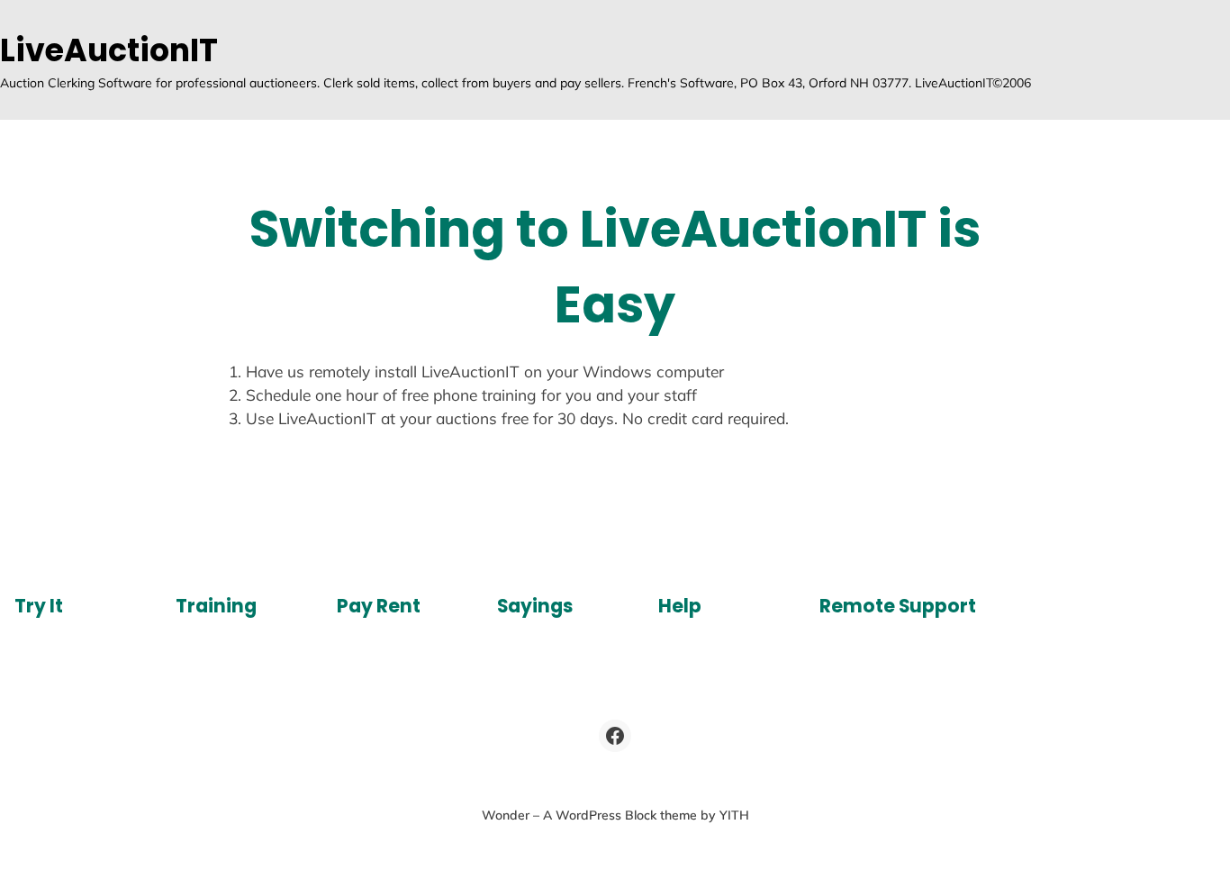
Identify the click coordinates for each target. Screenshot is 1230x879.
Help (679, 606)
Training (216, 606)
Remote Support (897, 606)
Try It (38, 606)
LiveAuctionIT (109, 50)
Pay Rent (379, 606)
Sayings (535, 606)
